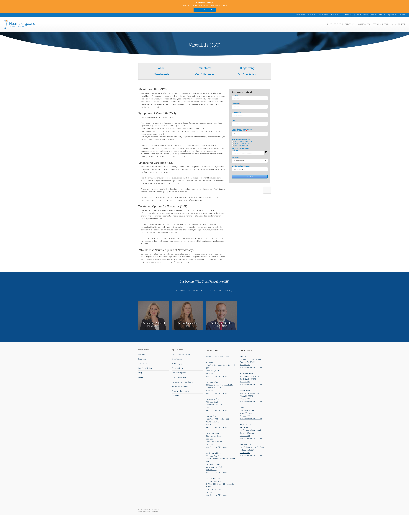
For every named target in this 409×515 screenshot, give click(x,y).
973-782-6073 (211, 425)
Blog (140, 373)
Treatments (161, 74)
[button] (183, 290)
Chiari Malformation (179, 377)
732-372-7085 (245, 399)
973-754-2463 (211, 470)
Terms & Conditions (152, 511)
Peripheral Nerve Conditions (182, 382)
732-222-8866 (211, 408)
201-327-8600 (211, 374)
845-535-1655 (245, 416)
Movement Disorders (180, 387)
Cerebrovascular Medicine (182, 354)
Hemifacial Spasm (179, 373)
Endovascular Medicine (180, 391)
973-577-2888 (211, 391)
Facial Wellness (178, 368)
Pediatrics (175, 396)
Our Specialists (247, 74)
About (162, 68)
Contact (141, 377)
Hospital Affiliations (145, 368)
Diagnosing (247, 68)
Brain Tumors (177, 359)
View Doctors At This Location (217, 376)
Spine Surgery (177, 364)
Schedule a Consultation (205, 10)
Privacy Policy (142, 511)
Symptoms (204, 68)
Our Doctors (142, 354)
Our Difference (204, 74)
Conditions (142, 359)
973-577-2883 (245, 382)
